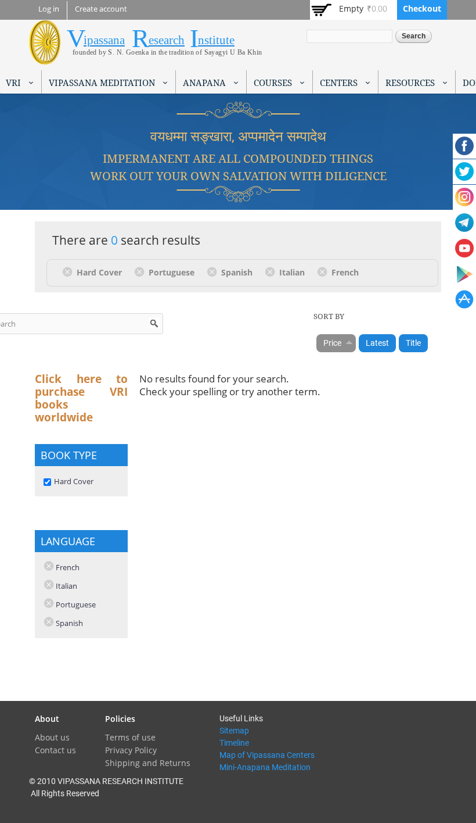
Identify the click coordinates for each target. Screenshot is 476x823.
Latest (377, 343)
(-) (69, 271)
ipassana (104, 40)
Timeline (234, 742)
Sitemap (234, 730)
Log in (48, 9)
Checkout (422, 8)
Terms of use (130, 737)
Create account (101, 9)
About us (52, 737)
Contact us (55, 750)
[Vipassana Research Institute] (45, 58)
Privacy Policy (131, 750)
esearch (167, 40)
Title (413, 343)
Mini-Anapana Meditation (265, 767)
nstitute (216, 40)
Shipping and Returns (147, 762)
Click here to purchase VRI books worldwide (81, 398)
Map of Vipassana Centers (267, 755)
